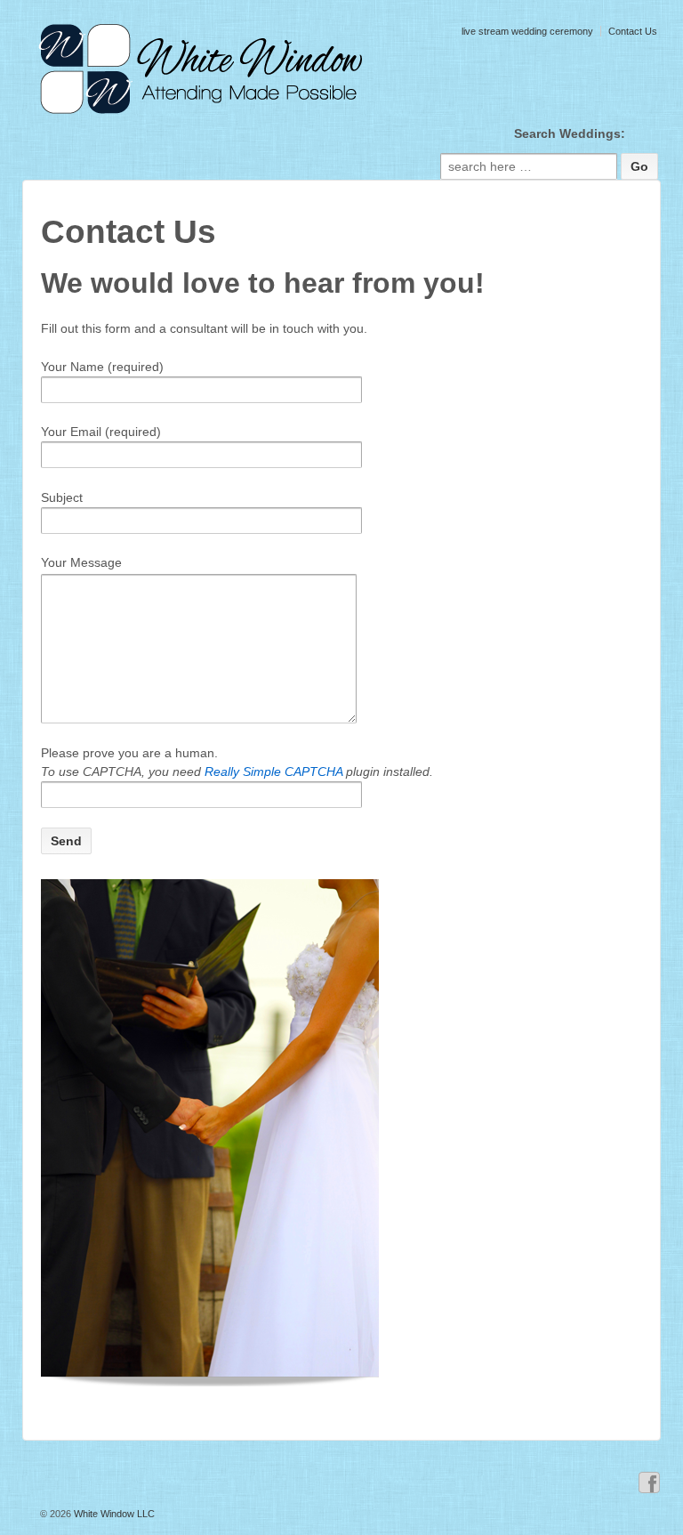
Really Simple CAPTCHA (273, 771)
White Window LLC (113, 1513)
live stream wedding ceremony (527, 31)
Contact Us (632, 31)
